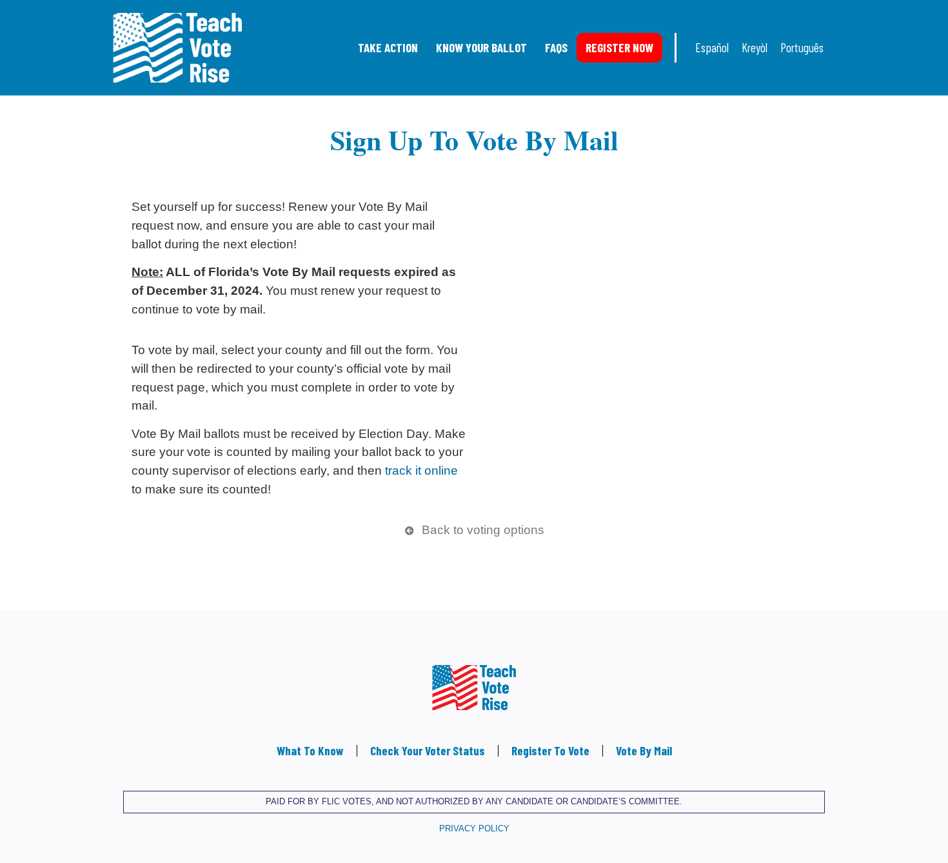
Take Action (388, 47)
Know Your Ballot (481, 47)
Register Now (619, 47)
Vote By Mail (644, 750)
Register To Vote (550, 750)
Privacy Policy (474, 828)
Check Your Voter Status (427, 750)
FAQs (556, 47)
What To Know (310, 750)
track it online (421, 470)
